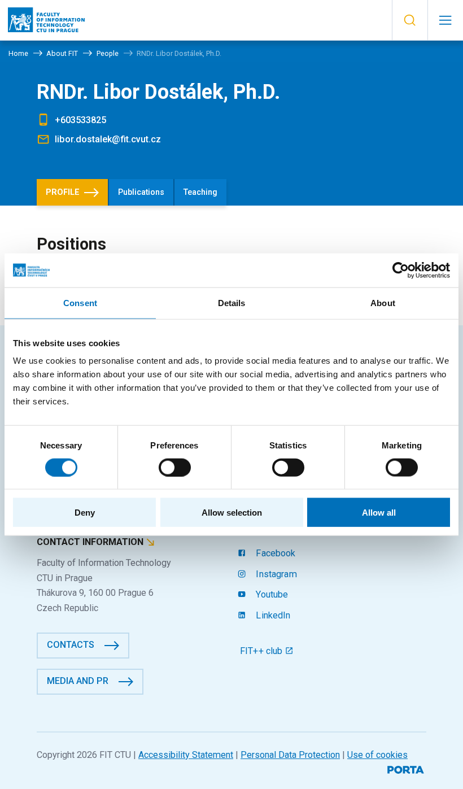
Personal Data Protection (290, 754)
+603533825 (80, 120)
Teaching (200, 192)
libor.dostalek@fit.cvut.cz (108, 139)
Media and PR (77, 680)
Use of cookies (377, 754)
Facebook (274, 553)
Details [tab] (232, 302)
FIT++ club (262, 651)
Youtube (271, 594)
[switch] (175, 467)
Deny (85, 512)
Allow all (379, 512)
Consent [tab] (80, 302)
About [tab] (382, 302)
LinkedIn (272, 615)
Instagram (275, 574)
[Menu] (445, 20)
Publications (141, 192)
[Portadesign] (406, 768)
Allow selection (232, 512)
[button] (409, 20)
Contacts (70, 644)
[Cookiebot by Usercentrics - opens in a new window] (400, 269)
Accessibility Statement (185, 754)
